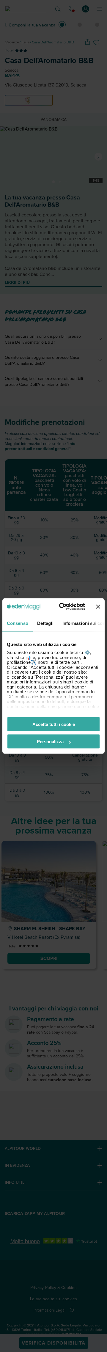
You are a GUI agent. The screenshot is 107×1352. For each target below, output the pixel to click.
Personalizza (50, 741)
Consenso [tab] (17, 622)
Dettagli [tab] (45, 622)
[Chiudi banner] (98, 606)
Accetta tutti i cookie (53, 724)
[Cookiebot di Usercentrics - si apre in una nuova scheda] (62, 607)
